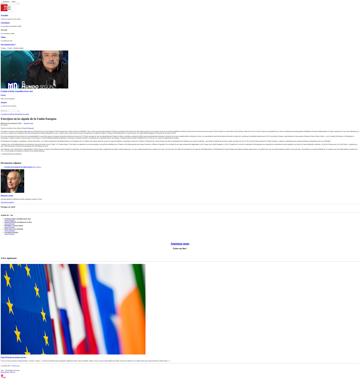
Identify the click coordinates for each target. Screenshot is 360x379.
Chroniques (5, 23)
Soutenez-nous (180, 243)
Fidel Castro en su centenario (13, 229)
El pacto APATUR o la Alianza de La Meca (18, 222)
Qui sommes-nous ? (8, 44)
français (31, 128)
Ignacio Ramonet (9, 220)
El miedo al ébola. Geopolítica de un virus (17, 91)
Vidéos (3, 37)
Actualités (4, 15)
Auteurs (4, 102)
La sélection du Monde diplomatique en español (15, 114)
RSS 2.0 (12, 372)
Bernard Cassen (28, 123)
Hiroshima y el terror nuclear (13, 225)
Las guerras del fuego (11, 232)
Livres (3, 95)
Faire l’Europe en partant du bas (13, 357)
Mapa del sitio (5, 372)
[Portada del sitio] (6, 11)
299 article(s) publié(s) (7, 202)
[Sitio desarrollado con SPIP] (3, 378)
